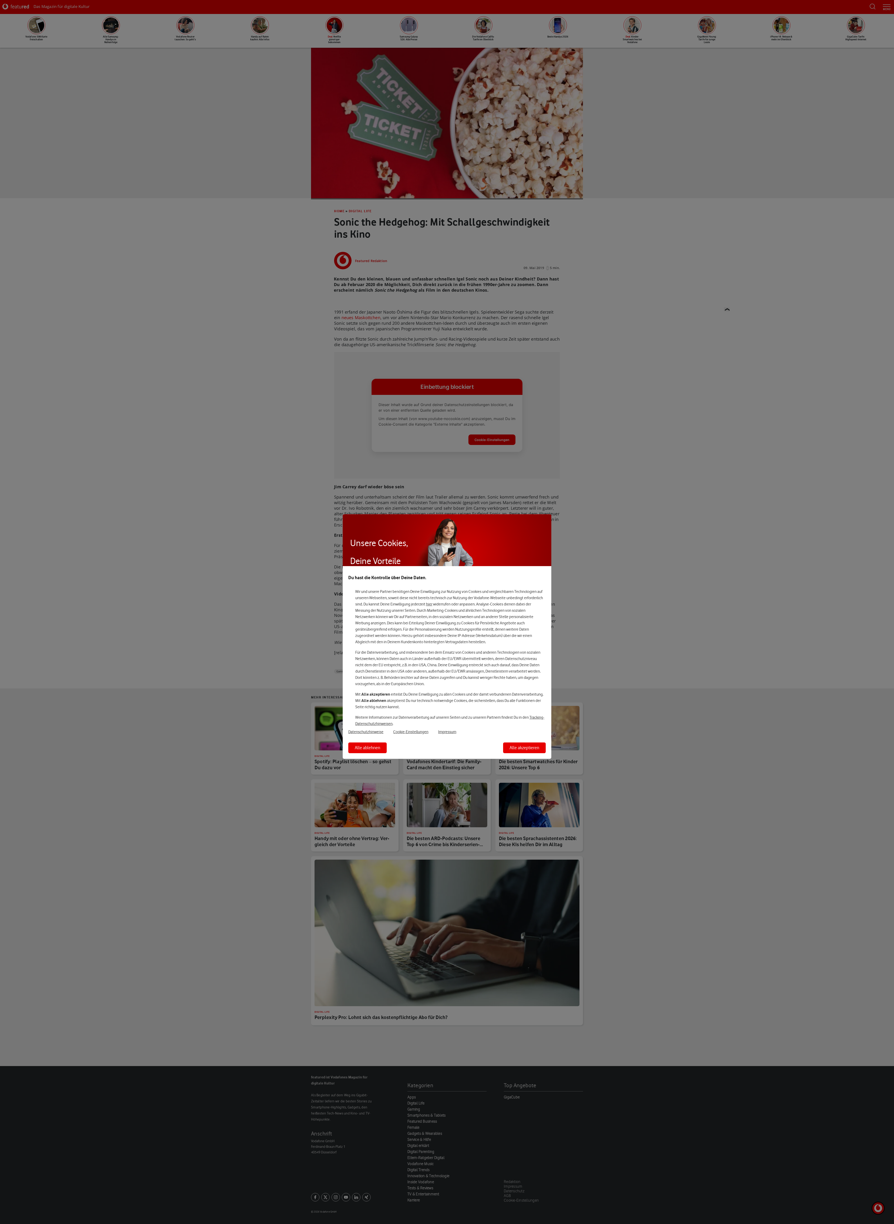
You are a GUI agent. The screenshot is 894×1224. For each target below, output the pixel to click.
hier (429, 604)
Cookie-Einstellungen (410, 731)
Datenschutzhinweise (365, 731)
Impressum (447, 731)
